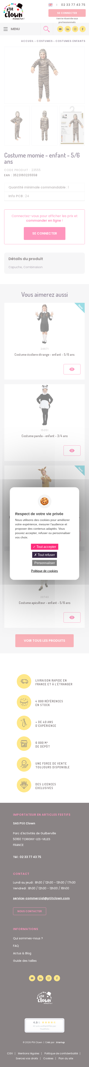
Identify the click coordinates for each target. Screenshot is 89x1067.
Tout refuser (46, 554)
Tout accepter (46, 546)
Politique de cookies (44, 571)
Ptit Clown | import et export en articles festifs (14, 11)
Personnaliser (44, 563)
